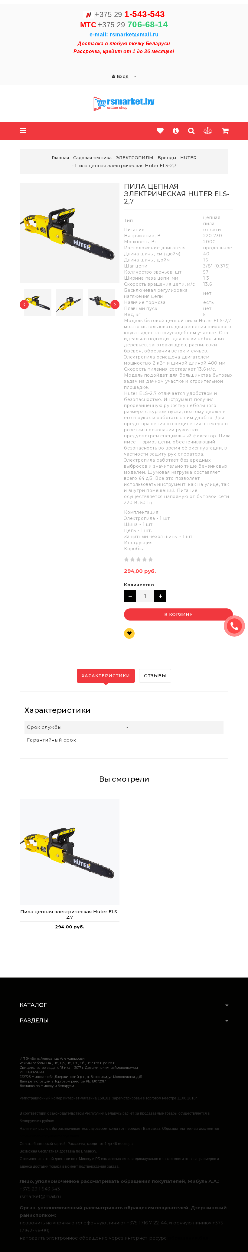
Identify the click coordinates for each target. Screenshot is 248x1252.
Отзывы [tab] (155, 675)
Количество (139, 584)
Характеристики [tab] (106, 675)
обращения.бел (188, 1238)
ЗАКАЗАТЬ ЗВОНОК (237, 626)
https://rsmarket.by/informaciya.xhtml (49, 1136)
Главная (60, 157)
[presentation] (24, 304)
